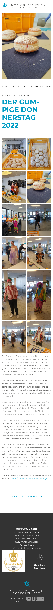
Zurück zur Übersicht (26, 496)
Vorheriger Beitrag (14, 86)
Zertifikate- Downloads (40, 566)
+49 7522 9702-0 (26, 545)
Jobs (37, 593)
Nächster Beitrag (40, 86)
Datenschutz (21, 593)
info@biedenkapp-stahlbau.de (26, 548)
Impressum (32, 590)
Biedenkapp (18, 5)
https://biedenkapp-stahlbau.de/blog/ (29, 478)
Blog (30, 5)
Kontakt (15, 590)
